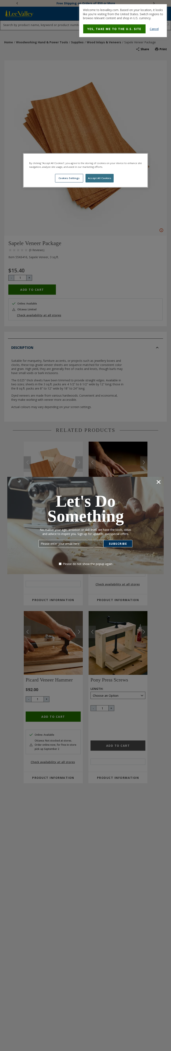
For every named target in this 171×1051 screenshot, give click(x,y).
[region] (85, 170)
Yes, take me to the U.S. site (114, 29)
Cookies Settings (69, 178)
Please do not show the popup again (87, 564)
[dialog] (123, 20)
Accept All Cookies (99, 178)
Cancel (154, 29)
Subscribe (118, 544)
